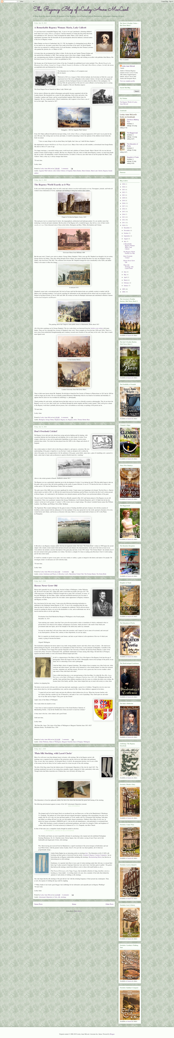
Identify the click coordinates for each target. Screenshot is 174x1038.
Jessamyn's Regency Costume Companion (95, 855)
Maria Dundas (77, 171)
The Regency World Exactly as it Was (52, 184)
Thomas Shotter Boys (84, 420)
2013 (123, 217)
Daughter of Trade (133, 157)
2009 (123, 289)
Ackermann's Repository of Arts (48, 897)
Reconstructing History (95, 857)
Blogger (112, 1034)
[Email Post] (71, 168)
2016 (123, 209)
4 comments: (65, 417)
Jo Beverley (60, 574)
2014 (123, 214)
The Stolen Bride (101, 574)
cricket (41, 574)
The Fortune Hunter (90, 574)
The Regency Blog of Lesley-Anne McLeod (80, 9)
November (127, 230)
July (125, 241)
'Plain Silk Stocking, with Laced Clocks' (53, 753)
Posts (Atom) (78, 911)
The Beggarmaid (132, 133)
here (86, 853)
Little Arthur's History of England (62, 171)
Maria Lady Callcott (96, 171)
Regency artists (72, 420)
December (127, 228)
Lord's (66, 574)
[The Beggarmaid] (123, 136)
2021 (123, 195)
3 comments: (65, 168)
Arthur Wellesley (43, 742)
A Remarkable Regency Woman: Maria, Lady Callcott (60, 27)
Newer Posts (38, 904)
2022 (123, 192)
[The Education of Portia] (123, 147)
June (125, 272)
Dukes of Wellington (55, 742)
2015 (123, 211)
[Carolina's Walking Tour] (123, 123)
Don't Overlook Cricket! (45, 431)
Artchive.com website (96, 328)
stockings (63, 897)
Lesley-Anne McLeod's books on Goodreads (128, 115)
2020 (123, 198)
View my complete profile (127, 81)
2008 (123, 292)
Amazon (129, 335)
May (125, 274)
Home (74, 904)
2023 (123, 189)
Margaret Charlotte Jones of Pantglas (72, 742)
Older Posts (109, 904)
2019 (123, 200)
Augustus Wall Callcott (45, 171)
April (125, 277)
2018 (123, 203)
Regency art (64, 420)
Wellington (87, 742)
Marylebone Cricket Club (76, 574)
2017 (123, 206)
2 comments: (66, 572)
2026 (123, 184)
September (127, 236)
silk (59, 897)
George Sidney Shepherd (53, 420)
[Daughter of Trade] (123, 160)
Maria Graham (86, 171)
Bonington (42, 420)
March (126, 280)
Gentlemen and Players (50, 574)
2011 (123, 223)
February (126, 283)
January (126, 285)
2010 (123, 225)
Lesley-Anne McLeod (128, 66)
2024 (123, 187)
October (126, 233)
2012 (123, 220)
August (126, 239)
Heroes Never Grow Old (45, 585)
